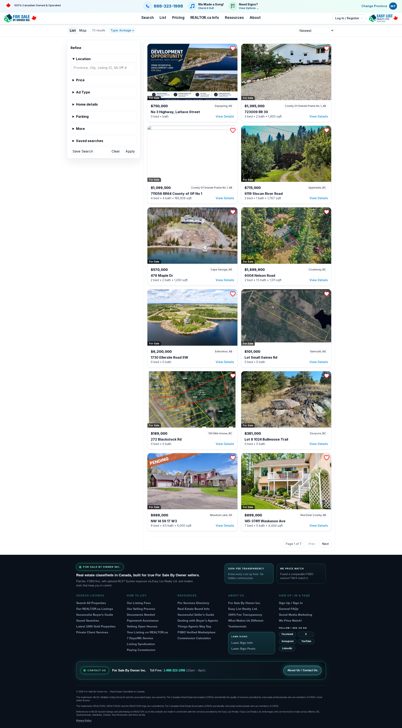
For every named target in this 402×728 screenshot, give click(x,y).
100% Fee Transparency (245, 614)
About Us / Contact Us (302, 670)
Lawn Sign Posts (243, 648)
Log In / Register (347, 18)
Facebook (287, 634)
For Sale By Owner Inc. (244, 603)
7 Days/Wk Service (140, 638)
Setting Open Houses (142, 626)
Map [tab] (82, 30)
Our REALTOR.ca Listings (94, 608)
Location (83, 59)
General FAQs (289, 608)
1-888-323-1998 (174, 670)
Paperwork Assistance (142, 620)
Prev (312, 544)
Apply (130, 151)
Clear (116, 151)
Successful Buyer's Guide (94, 614)
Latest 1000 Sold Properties (96, 626)
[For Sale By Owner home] (20, 18)
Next (325, 544)
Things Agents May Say (194, 626)
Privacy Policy (83, 720)
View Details (225, 116)
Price (80, 80)
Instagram (288, 641)
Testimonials (237, 626)
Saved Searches (87, 620)
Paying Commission (141, 650)
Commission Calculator (194, 638)
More (80, 129)
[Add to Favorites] (233, 48)
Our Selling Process (141, 608)
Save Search (82, 151)
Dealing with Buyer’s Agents (198, 620)
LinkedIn (287, 648)
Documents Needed (141, 614)
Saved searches (89, 141)
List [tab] (73, 30)
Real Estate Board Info (194, 608)
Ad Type (83, 92)
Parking (82, 116)
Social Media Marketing (295, 614)
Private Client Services (92, 632)
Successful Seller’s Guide (196, 614)
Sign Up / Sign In (291, 603)
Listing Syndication (141, 644)
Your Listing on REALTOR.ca (147, 632)
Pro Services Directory (193, 603)
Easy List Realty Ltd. (243, 608)
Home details (87, 104)
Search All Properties (91, 603)
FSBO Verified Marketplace (196, 632)
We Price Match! (290, 620)
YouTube (306, 641)
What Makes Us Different (245, 620)
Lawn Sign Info (242, 642)
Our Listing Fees (139, 603)
